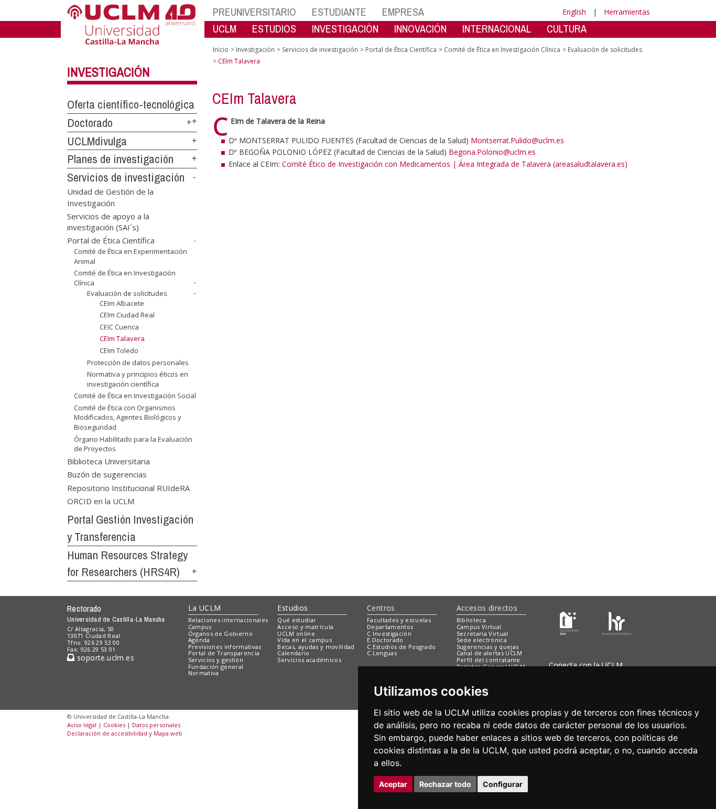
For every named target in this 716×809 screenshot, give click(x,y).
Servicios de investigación (126, 177)
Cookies (114, 725)
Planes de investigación (120, 159)
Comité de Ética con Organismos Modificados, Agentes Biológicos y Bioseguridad (127, 417)
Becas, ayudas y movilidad (315, 647)
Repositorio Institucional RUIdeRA (128, 487)
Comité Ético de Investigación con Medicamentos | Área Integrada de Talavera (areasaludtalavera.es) (454, 164)
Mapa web (168, 733)
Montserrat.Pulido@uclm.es (517, 140)
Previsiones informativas (225, 647)
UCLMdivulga (97, 141)
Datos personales (156, 725)
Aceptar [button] (393, 784)
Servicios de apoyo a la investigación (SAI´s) (108, 221)
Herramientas (627, 12)
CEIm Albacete (122, 303)
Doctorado (90, 123)
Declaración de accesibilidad (107, 733)
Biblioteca (471, 620)
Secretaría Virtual (482, 633)
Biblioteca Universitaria (108, 461)
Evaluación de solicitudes (127, 293)
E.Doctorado (385, 640)
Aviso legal (81, 725)
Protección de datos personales (138, 362)
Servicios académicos (309, 660)
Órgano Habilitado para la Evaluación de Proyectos (133, 443)
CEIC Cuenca (119, 327)
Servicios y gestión (215, 660)
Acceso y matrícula (305, 627)
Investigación (108, 71)
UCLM (224, 29)
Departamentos (390, 627)
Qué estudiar (296, 620)
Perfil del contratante (488, 660)
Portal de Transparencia (224, 653)
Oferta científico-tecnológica (130, 104)
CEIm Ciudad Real (127, 315)
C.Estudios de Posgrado (401, 647)
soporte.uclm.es (104, 658)
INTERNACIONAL (496, 29)
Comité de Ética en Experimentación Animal (130, 256)
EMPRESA (403, 12)
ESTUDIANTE (339, 12)
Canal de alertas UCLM (490, 653)
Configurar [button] (503, 784)
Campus (200, 627)
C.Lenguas (382, 653)
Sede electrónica (482, 640)
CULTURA (567, 29)
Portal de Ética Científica (111, 240)
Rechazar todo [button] (445, 784)
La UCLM (204, 608)
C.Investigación (389, 633)
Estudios (292, 608)
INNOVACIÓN (420, 29)
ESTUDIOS (274, 29)
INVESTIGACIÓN (345, 29)
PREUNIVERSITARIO (254, 12)
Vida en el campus (304, 640)
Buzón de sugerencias (107, 474)
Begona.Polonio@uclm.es (492, 152)
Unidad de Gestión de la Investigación (110, 197)
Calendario (293, 653)
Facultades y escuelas (399, 620)
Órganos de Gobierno (220, 633)
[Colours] (616, 622)
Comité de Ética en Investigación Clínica (502, 49)
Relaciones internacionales (228, 620)
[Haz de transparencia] (569, 622)
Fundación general (216, 666)
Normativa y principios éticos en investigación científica (137, 378)
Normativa (203, 673)
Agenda (199, 640)
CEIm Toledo (119, 350)
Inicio (221, 49)
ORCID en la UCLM (100, 501)
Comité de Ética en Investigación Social (135, 395)
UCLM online (296, 633)
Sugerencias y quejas (488, 647)
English (574, 12)
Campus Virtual (479, 627)
